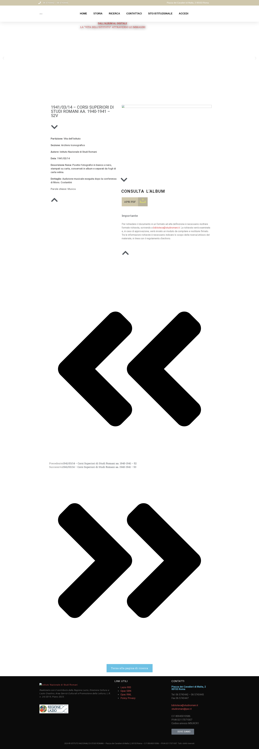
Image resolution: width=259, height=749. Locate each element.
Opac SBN (126, 691)
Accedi (183, 13)
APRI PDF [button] (130, 201)
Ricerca (114, 13)
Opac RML (126, 694)
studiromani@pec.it (181, 708)
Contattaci (134, 13)
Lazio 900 (126, 687)
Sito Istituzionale (160, 13)
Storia (98, 13)
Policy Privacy (128, 698)
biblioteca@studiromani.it (166, 227)
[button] (3, 58)
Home (83, 13)
